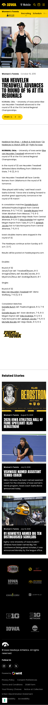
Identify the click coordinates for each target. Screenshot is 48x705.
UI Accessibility (8, 698)
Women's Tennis (10, 74)
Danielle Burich (31, 204)
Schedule (37, 13)
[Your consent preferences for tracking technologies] (4, 700)
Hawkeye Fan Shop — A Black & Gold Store (21, 141)
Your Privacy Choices (11, 689)
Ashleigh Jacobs (29, 319)
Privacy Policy (8, 680)
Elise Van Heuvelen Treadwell (15, 292)
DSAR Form (30, 684)
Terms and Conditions (12, 684)
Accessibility (23, 698)
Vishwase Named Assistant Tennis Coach (22, 473)
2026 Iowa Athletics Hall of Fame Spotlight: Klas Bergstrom (23, 423)
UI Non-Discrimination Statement (17, 694)
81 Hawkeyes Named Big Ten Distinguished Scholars (22, 535)
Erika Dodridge (26, 219)
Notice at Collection (33, 689)
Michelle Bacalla (9, 216)
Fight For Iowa (36, 144)
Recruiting (26, 13)
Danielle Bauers (31, 210)
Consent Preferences (27, 680)
